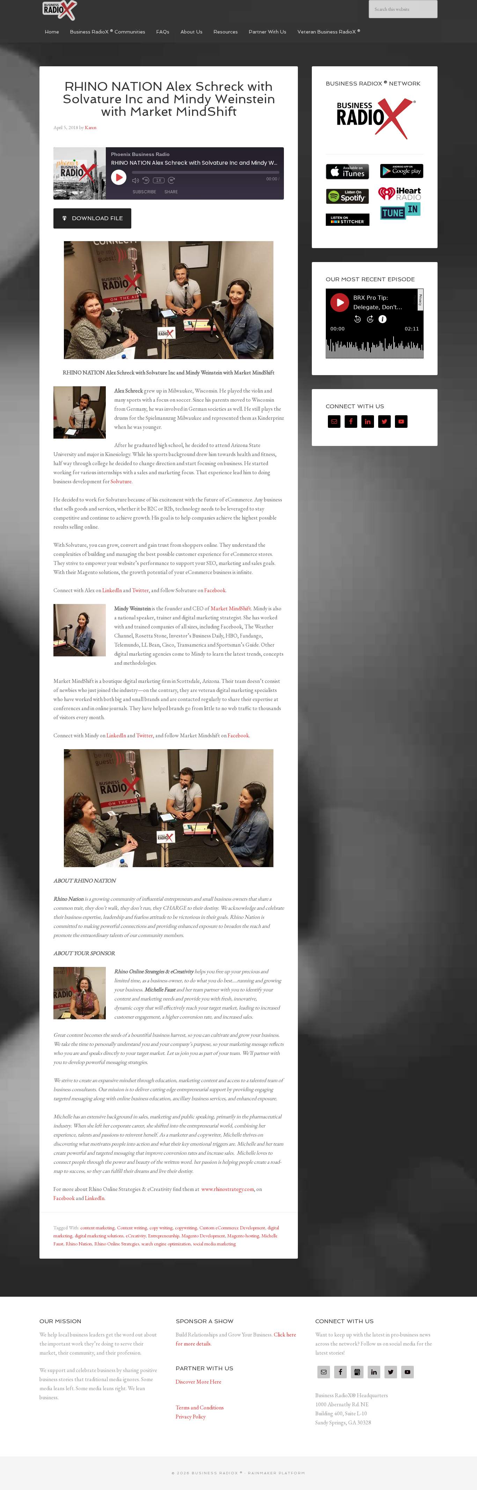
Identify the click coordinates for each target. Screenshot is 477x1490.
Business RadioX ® (91, 10)
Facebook (215, 590)
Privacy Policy (191, 1416)
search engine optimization (166, 1244)
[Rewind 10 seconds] (145, 180)
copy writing (161, 1227)
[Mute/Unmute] (135, 180)
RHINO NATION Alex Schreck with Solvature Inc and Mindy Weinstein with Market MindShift (169, 99)
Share (171, 192)
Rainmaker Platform (277, 1473)
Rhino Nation (79, 1244)
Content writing (132, 1227)
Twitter (140, 590)
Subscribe (144, 192)
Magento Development (203, 1235)
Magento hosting (243, 1235)
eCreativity (136, 1235)
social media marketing (214, 1244)
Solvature (121, 481)
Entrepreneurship (163, 1235)
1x (158, 180)
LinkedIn (112, 590)
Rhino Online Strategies (116, 1244)
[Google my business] (357, 1372)
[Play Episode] (118, 177)
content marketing (97, 1227)
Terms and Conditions (200, 1407)
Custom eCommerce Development (232, 1227)
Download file (97, 218)
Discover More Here (198, 1381)
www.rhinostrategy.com (227, 1189)
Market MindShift (231, 608)
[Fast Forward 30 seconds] (171, 180)
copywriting (186, 1227)
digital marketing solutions (99, 1235)
